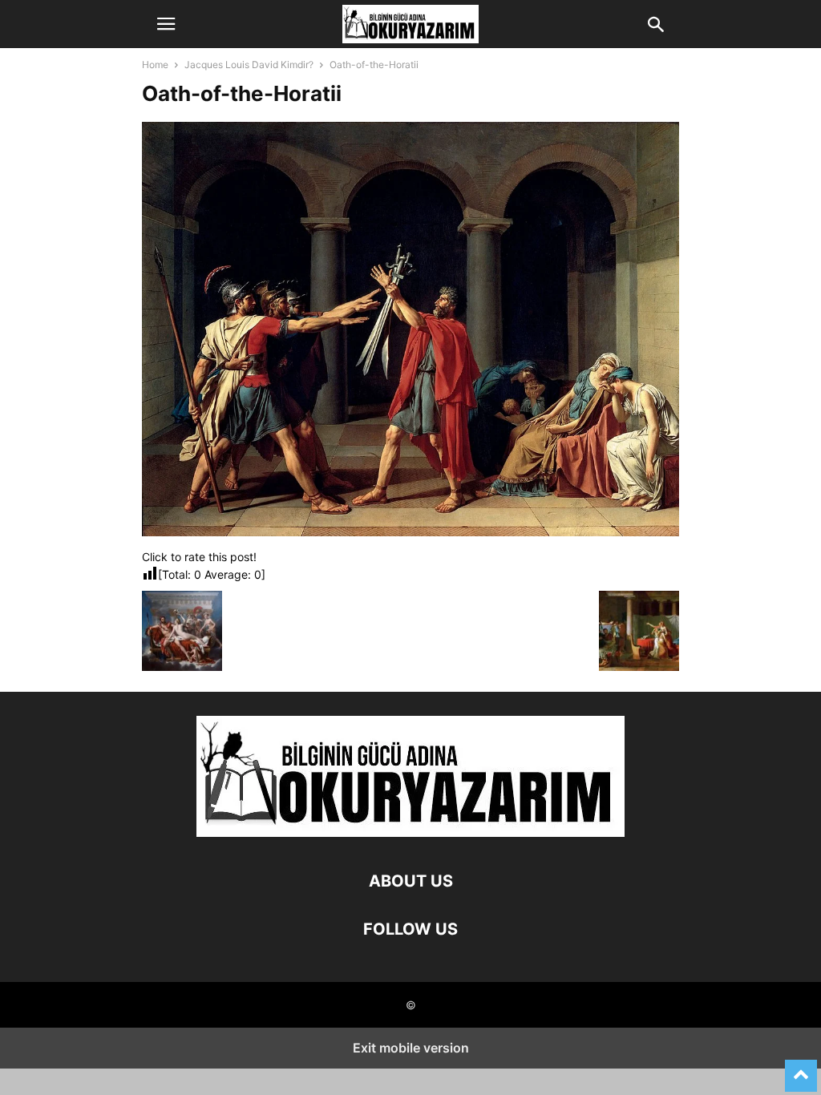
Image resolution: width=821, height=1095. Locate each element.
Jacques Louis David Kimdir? (248, 65)
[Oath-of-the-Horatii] (410, 532)
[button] (166, 24)
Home (155, 65)
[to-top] (801, 1068)
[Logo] (410, 832)
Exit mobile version (411, 1048)
